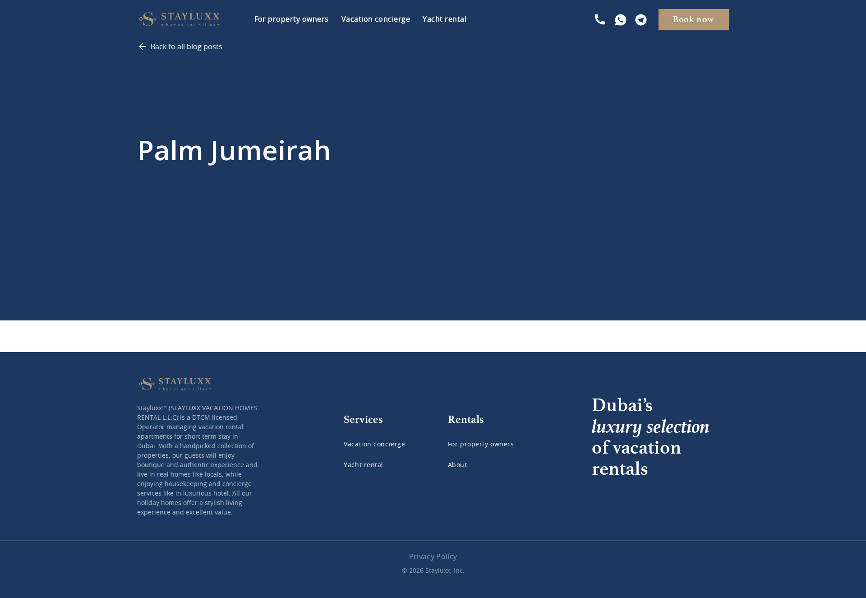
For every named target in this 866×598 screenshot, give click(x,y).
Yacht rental (444, 19)
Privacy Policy (433, 557)
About (457, 465)
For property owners (291, 19)
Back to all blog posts (186, 47)
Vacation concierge (375, 19)
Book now (693, 19)
